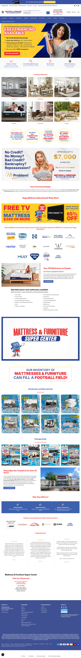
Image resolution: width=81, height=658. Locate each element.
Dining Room (19, 18)
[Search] (48, 12)
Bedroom (11, 18)
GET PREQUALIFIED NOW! (49, 2)
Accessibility (24, 616)
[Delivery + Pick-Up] (11, 63)
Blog (22, 619)
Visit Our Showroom (9, 487)
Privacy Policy (24, 614)
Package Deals (4, 5)
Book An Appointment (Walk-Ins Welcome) (47, 5)
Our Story (35, 5)
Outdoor (55, 18)
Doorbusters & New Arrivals (7, 21)
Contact (23, 609)
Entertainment (34, 18)
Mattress (26, 18)
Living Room (4, 18)
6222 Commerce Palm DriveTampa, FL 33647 (7, 608)
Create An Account (13, 5)
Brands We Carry (22, 5)
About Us (23, 607)
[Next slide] (78, 40)
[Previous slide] (3, 40)
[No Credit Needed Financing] (30, 63)
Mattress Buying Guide (26, 621)
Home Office (42, 18)
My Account (43, 607)
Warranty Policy (24, 613)
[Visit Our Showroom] (70, 63)
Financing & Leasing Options (27, 611)
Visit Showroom (48, 280)
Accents (49, 18)
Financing (61, 18)
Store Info (29, 5)
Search (22, 606)
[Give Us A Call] (50, 63)
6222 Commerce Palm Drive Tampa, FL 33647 (57, 11)
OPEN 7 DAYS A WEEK (57, 14)
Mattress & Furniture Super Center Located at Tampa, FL (21, 644)
